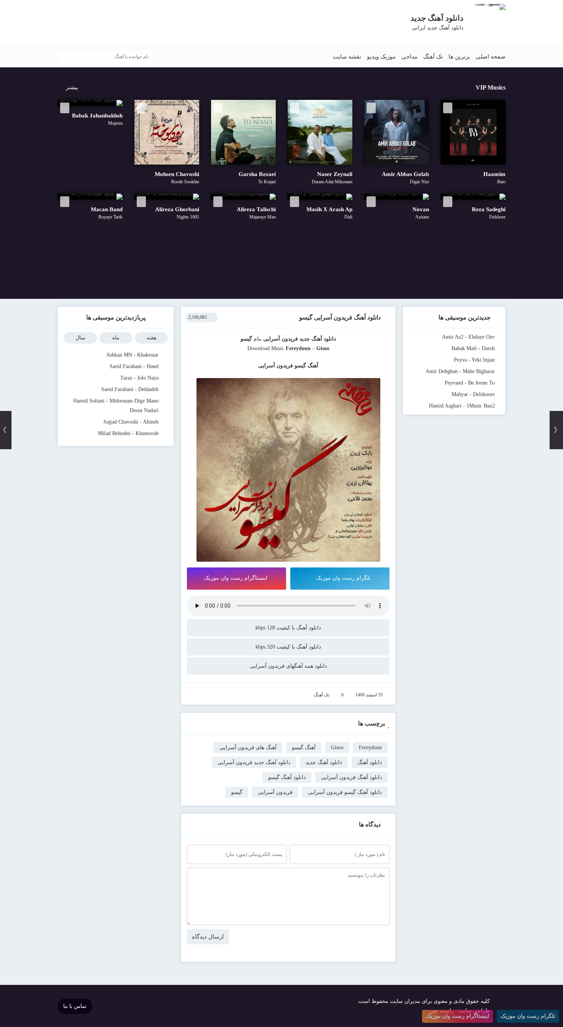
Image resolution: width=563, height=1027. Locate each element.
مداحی (409, 57)
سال (80, 338)
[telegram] (72, 23)
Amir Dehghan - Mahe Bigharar (460, 371)
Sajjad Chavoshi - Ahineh (131, 422)
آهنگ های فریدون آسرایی (248, 747)
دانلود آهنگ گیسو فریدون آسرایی (345, 792)
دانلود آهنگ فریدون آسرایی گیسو (340, 317)
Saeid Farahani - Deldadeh (130, 389)
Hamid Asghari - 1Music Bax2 (462, 406)
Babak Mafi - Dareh (473, 348)
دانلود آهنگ (369, 762)
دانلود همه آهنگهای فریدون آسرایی (288, 666)
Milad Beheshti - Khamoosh (128, 433)
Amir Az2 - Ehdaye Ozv (468, 337)
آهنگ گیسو (304, 747)
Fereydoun (298, 348)
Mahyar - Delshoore (473, 394)
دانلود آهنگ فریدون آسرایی (351, 777)
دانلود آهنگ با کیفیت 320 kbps (288, 647)
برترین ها (459, 57)
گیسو (236, 792)
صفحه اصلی (491, 57)
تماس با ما (75, 1006)
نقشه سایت (347, 57)
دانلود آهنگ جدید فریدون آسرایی (254, 762)
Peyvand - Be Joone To (470, 383)
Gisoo (337, 747)
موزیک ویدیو (381, 57)
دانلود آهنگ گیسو (287, 777)
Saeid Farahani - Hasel (134, 366)
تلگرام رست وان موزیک (343, 578)
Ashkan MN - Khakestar (132, 355)
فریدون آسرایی (280, 339)
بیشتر (72, 87)
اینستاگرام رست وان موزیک (235, 578)
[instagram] (61, 23)
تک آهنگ (433, 57)
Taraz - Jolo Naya (139, 378)
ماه (115, 338)
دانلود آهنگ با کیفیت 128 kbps (288, 628)
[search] (65, 57)
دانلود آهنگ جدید (318, 339)
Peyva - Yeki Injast (474, 360)
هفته (151, 338)
